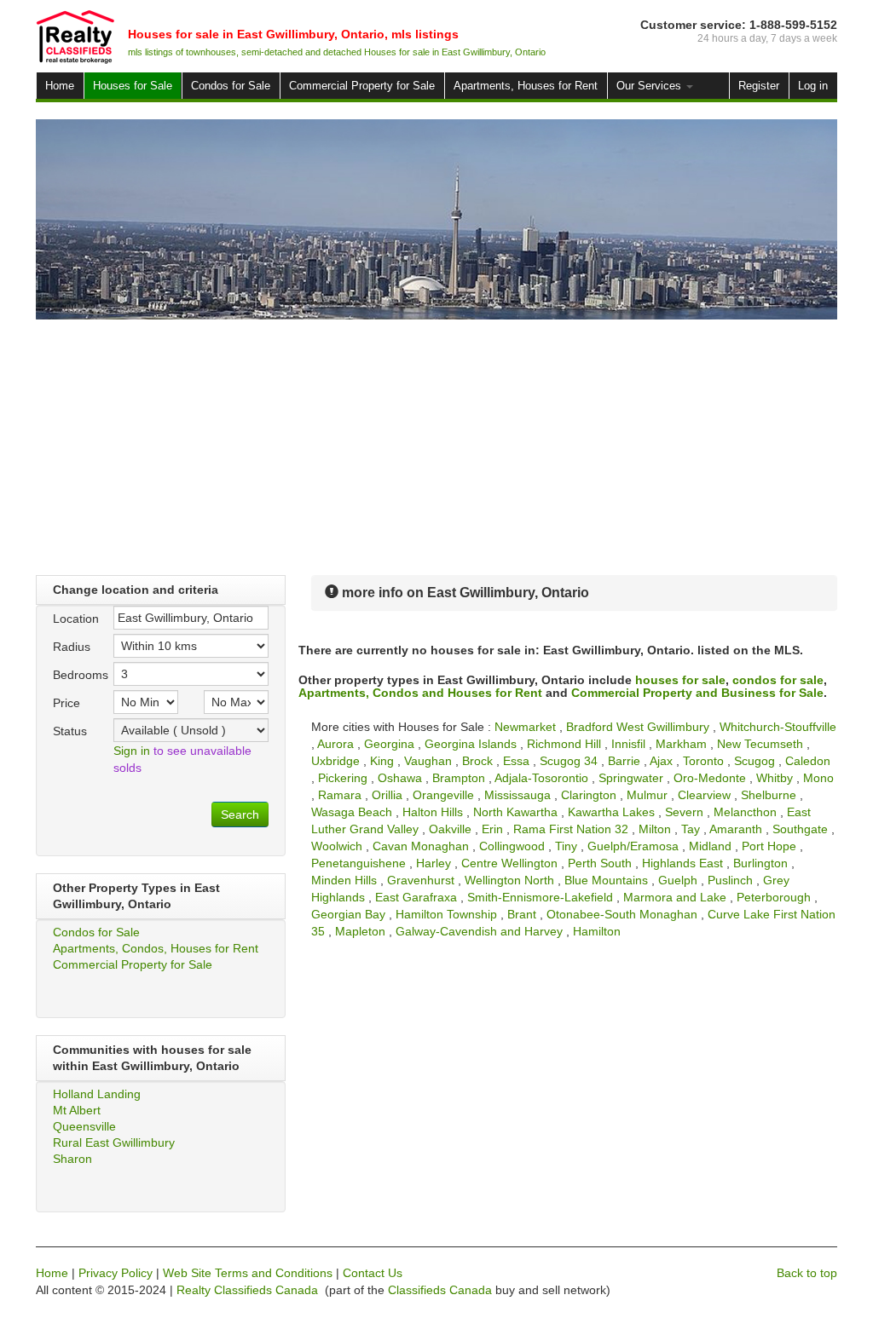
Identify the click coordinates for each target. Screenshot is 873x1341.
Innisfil (628, 744)
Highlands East (682, 863)
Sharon (72, 1158)
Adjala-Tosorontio (541, 778)
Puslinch (730, 880)
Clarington (588, 795)
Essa (516, 761)
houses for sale (680, 680)
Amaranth (735, 829)
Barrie (624, 761)
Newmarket (525, 727)
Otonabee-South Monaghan (621, 914)
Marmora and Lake (674, 897)
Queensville (84, 1126)
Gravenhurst (420, 880)
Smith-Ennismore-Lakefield (540, 897)
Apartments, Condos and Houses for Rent (420, 692)
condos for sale (778, 680)
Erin (492, 829)
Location (76, 618)
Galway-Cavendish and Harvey (479, 931)
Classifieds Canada (440, 1290)
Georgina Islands (471, 744)
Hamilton (597, 931)
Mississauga (517, 795)
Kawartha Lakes (611, 812)
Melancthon (745, 812)
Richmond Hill (564, 744)
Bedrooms (77, 675)
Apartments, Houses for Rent (526, 85)
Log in (813, 85)
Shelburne (768, 795)
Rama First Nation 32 (570, 829)
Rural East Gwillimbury (114, 1142)
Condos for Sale (230, 85)
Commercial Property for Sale (362, 85)
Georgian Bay (348, 914)
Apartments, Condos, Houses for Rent (155, 948)
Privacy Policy (115, 1273)
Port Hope (769, 846)
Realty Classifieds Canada (247, 1290)
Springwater (630, 778)
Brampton (458, 778)
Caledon (807, 761)
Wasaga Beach (351, 812)
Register (758, 85)
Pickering (342, 778)
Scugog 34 (569, 761)
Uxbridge (335, 761)
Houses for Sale (132, 85)
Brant (521, 914)
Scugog (754, 761)
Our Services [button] (650, 85)
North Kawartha (515, 812)
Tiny (566, 846)
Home (59, 85)
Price (66, 703)
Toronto (703, 761)
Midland (710, 846)
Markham (681, 744)
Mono (818, 778)
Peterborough (774, 897)
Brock (477, 761)
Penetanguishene (358, 863)
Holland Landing (97, 1094)
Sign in (131, 750)
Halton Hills (432, 812)
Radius (71, 646)
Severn (684, 812)
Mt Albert (77, 1110)
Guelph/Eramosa (633, 846)
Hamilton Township (446, 914)
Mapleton (360, 931)
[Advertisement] (436, 447)
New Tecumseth (760, 744)
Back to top (807, 1273)
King (382, 761)
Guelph (677, 880)
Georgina (389, 744)
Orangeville (443, 795)
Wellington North (509, 880)
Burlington (760, 863)
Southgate (800, 829)
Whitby (774, 778)
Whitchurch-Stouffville (778, 727)
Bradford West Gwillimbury (637, 727)
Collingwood (512, 846)
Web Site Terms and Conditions (247, 1273)
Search (240, 814)
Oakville (450, 829)
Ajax (661, 761)
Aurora (335, 744)
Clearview (704, 795)
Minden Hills (344, 880)
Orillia (387, 795)
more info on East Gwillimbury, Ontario (463, 592)
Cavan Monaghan (421, 846)
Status (70, 731)
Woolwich (336, 846)
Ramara (339, 795)
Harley (433, 863)
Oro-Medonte (710, 778)
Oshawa (400, 778)
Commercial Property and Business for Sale (697, 692)
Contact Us (372, 1273)
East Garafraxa (416, 897)
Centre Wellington (509, 863)
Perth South (600, 863)
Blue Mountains (606, 880)
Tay (690, 829)
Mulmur (647, 795)
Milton (655, 829)
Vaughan (428, 761)
